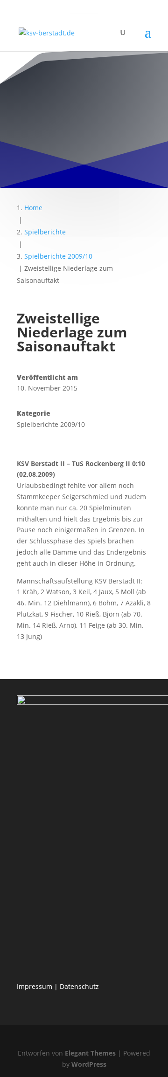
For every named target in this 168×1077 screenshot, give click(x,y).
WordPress (88, 1064)
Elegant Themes (90, 1053)
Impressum (34, 986)
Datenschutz (79, 986)
